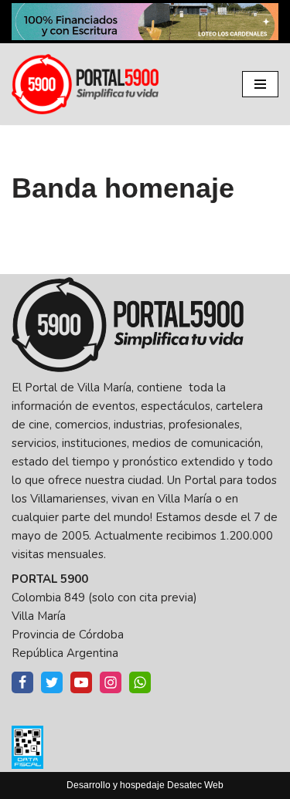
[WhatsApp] (140, 682)
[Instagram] (110, 682)
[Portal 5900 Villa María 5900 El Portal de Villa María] (85, 84)
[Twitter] (52, 682)
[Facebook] (22, 682)
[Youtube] (81, 682)
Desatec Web (195, 785)
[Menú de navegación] (260, 84)
